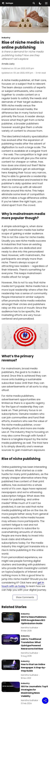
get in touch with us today (23, 584)
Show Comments (25, 597)
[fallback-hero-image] (11, 617)
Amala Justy (8, 63)
